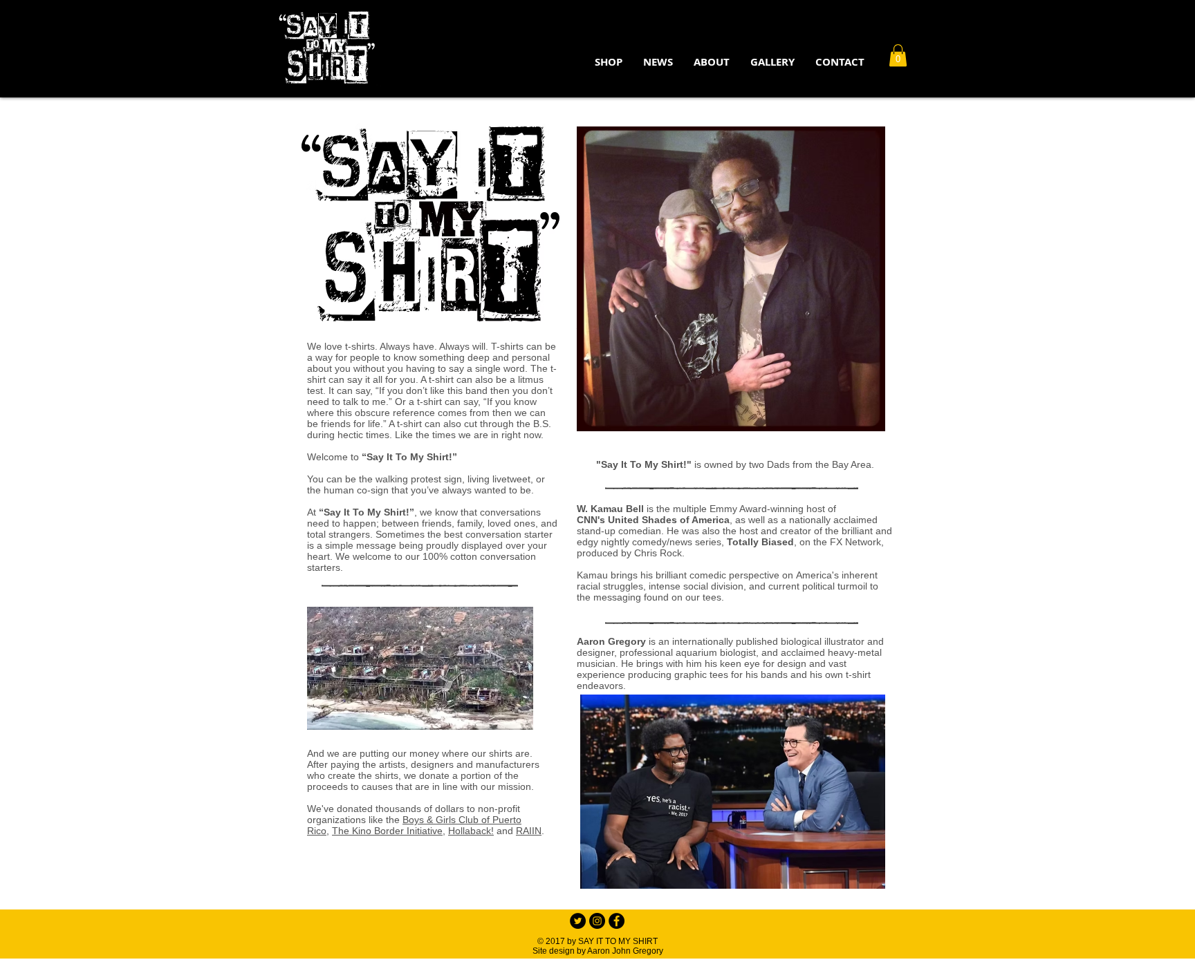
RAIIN (528, 830)
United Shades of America (669, 519)
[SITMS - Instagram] (597, 921)
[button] (711, 62)
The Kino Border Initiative (387, 830)
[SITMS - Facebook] (616, 921)
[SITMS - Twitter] (578, 921)
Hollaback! (471, 830)
